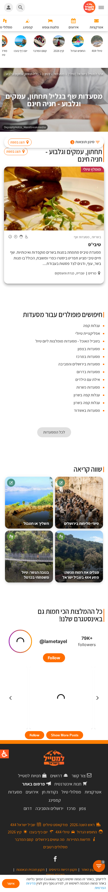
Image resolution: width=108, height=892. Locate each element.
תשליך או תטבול (36, 523)
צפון (82, 808)
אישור (11, 883)
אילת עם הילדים (87, 379)
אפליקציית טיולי (87, 333)
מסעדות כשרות (88, 387)
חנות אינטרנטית (67, 784)
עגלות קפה (91, 325)
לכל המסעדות (54, 432)
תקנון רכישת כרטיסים (63, 869)
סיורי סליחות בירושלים (81, 523)
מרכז (71, 808)
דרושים (56, 776)
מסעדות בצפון (89, 348)
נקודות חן (50, 792)
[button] (103, 7)
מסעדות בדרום (88, 371)
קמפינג (54, 800)
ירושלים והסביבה (49, 808)
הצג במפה (17, 142)
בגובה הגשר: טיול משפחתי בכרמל (35, 575)
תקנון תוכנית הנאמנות (30, 869)
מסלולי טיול (71, 792)
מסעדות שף (81, 237)
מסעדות (15, 792)
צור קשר (79, 776)
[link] (54, 859)
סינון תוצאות (83, 141)
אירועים (32, 792)
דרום (28, 808)
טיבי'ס (94, 244)
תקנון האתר (89, 869)
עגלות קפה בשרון (87, 395)
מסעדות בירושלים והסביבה (79, 364)
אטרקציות (93, 792)
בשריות (96, 237)
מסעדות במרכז (88, 356)
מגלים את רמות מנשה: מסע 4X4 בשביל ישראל (81, 575)
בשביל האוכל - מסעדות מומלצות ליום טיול (67, 341)
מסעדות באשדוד (87, 410)
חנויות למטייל (29, 776)
